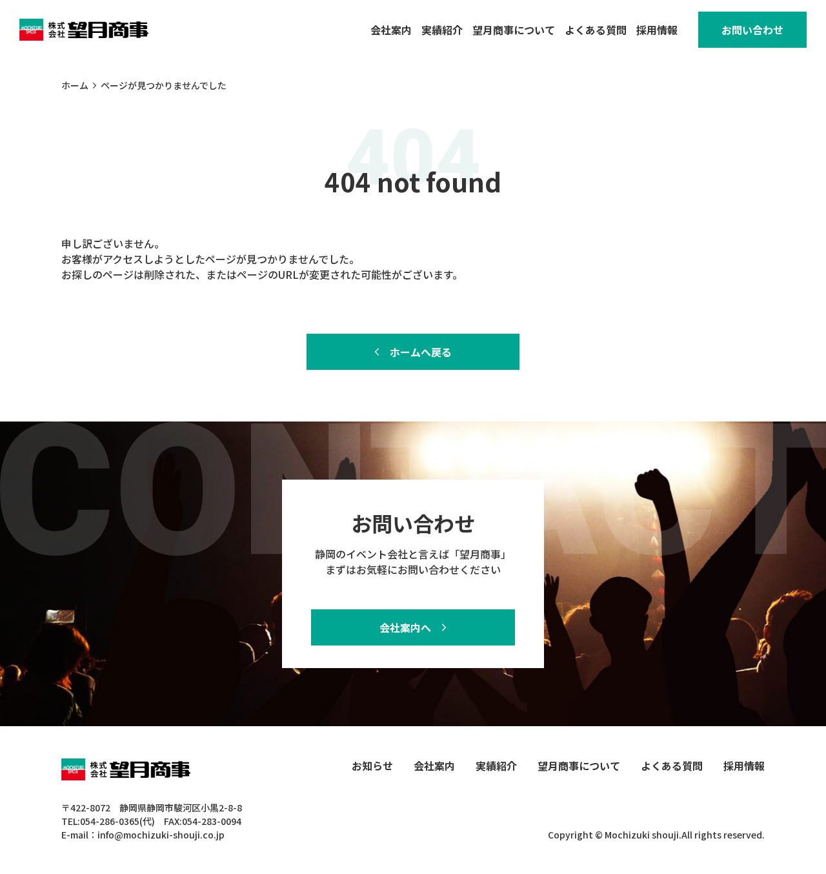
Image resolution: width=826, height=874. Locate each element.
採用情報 (657, 29)
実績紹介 (442, 29)
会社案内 (391, 29)
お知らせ (372, 765)
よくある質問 (596, 29)
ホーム (74, 85)
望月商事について (513, 29)
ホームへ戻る (421, 352)
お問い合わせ (752, 29)
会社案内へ (405, 627)
